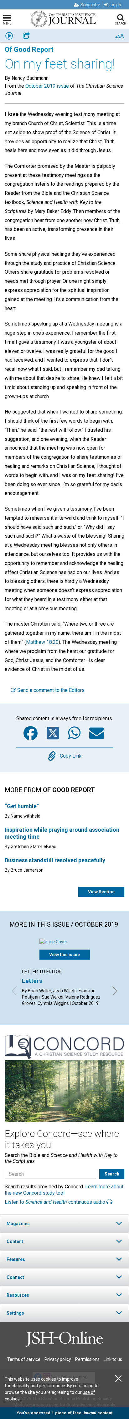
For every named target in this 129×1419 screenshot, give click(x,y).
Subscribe (90, 4)
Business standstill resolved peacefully (55, 860)
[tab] (64, 1223)
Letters (32, 980)
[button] (64, 1223)
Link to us (113, 1359)
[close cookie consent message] (118, 1378)
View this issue (64, 954)
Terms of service (23, 1359)
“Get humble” (22, 806)
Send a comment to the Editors (50, 690)
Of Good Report (29, 49)
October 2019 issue (47, 86)
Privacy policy (57, 1359)
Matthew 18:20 (42, 642)
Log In (115, 4)
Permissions (87, 1359)
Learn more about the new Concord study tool (64, 1190)
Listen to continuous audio (55, 1202)
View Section (101, 891)
